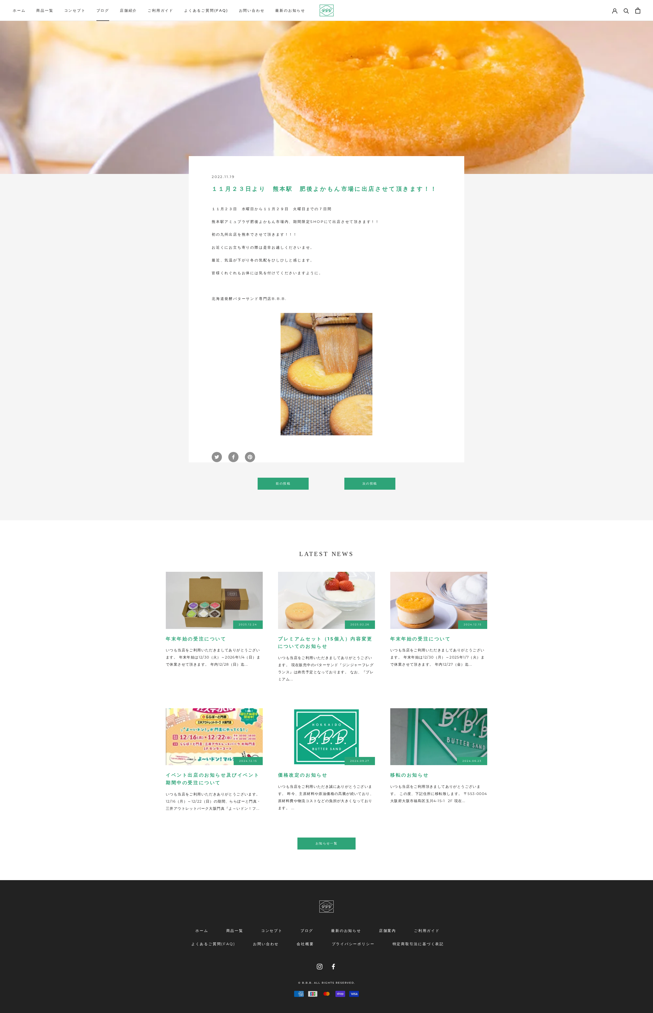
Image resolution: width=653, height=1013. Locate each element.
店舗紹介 (128, 10)
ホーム (19, 10)
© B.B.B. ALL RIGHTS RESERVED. (326, 982)
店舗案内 (387, 930)
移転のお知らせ (409, 775)
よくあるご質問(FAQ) (206, 10)
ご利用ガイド (160, 10)
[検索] (626, 10)
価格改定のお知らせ (303, 775)
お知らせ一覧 (326, 843)
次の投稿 (369, 483)
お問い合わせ (252, 10)
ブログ (102, 10)
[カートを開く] (637, 11)
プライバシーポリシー (353, 944)
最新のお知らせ (290, 10)
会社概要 (305, 944)
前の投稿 (283, 483)
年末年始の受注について (196, 639)
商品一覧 (44, 10)
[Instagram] (319, 966)
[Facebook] (333, 966)
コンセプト (75, 10)
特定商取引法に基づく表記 (418, 944)
